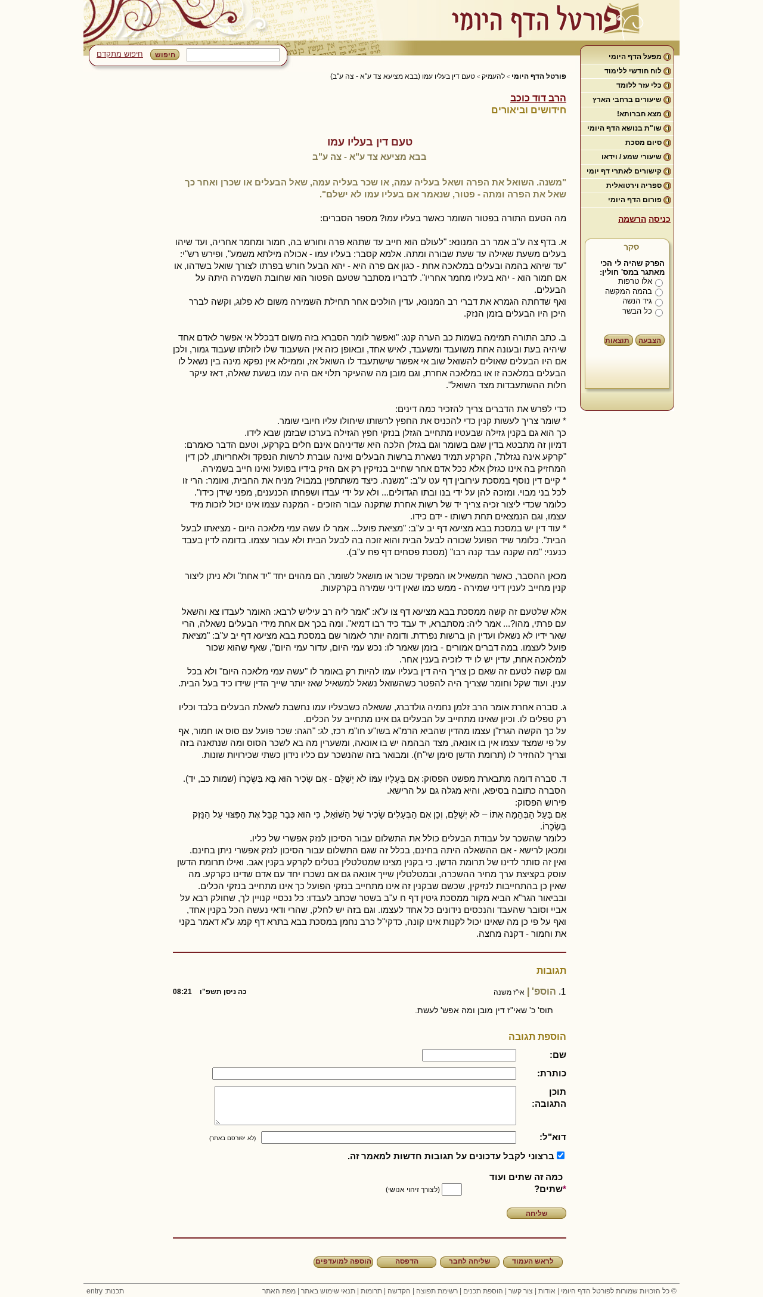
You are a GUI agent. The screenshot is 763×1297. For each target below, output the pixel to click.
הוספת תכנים (483, 1291)
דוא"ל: (552, 1137)
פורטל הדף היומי (538, 76)
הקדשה (399, 1291)
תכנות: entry (105, 1291)
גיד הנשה (637, 300)
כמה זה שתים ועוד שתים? (526, 1183)
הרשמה (632, 219)
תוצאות (617, 340)
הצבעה (649, 340)
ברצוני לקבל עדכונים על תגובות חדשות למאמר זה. (451, 1156)
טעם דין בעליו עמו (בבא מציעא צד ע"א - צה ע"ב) (402, 76)
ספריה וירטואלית (634, 185)
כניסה (660, 219)
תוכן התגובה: (549, 1097)
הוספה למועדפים (343, 1261)
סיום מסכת (643, 142)
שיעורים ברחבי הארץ (627, 99)
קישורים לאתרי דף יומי (624, 171)
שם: (558, 1055)
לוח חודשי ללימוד (633, 71)
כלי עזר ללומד (639, 85)
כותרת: (551, 1073)
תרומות (371, 1291)
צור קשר (520, 1291)
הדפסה (406, 1261)
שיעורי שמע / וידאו (631, 157)
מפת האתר (279, 1291)
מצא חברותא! (639, 114)
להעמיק (493, 76)
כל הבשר (637, 311)
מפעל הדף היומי (635, 56)
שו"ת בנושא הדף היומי (624, 128)
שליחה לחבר (470, 1261)
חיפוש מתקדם (120, 53)
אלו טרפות (635, 281)
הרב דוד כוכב (538, 98)
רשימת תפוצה (437, 1291)
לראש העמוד (533, 1261)
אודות (547, 1291)
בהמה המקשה (628, 291)
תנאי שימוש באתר (328, 1291)
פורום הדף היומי (635, 200)
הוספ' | (364, 991)
